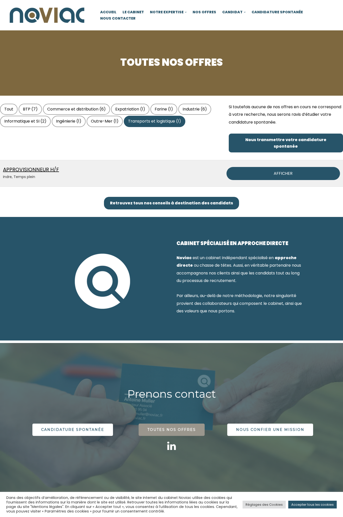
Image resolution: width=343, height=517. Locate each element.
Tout (8, 109)
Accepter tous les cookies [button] (312, 504)
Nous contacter (118, 18)
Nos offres (204, 12)
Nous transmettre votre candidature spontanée (285, 143)
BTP (30, 109)
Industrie (195, 109)
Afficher (283, 173)
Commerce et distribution (76, 109)
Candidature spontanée (277, 12)
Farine (164, 109)
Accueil (108, 12)
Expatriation (130, 109)
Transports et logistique (154, 121)
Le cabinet (133, 12)
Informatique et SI (25, 121)
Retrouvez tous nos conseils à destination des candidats (171, 203)
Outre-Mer (105, 121)
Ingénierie (68, 121)
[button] (186, 12)
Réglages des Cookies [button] (264, 504)
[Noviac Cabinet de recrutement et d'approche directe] (48, 15)
